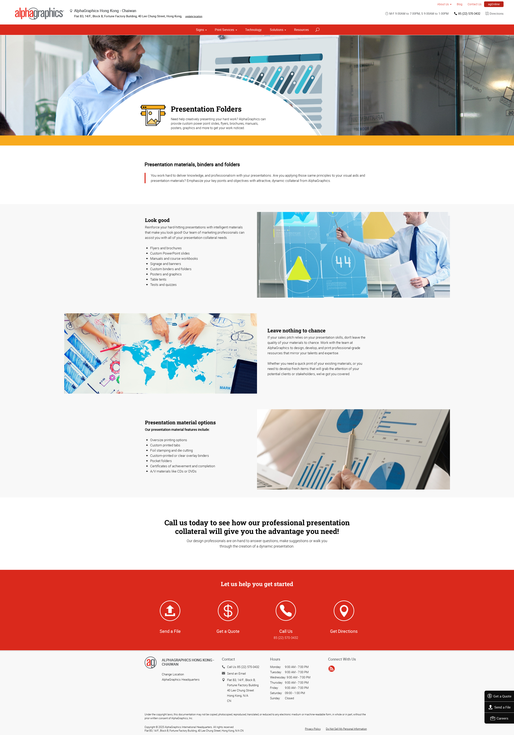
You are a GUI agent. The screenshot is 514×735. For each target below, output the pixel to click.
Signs (200, 29)
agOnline (494, 4)
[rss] (331, 668)
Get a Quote (502, 696)
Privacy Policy (313, 729)
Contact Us (474, 4)
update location (193, 16)
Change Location (173, 674)
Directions (497, 13)
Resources (301, 29)
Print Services (224, 29)
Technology (253, 29)
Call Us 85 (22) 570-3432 (243, 667)
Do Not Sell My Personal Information (346, 729)
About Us (443, 4)
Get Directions (344, 631)
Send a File (502, 707)
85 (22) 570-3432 (469, 13)
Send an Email (236, 673)
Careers (502, 718)
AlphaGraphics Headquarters (181, 679)
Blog (459, 4)
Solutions (276, 29)
